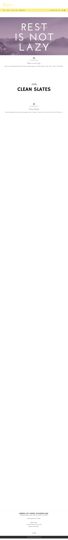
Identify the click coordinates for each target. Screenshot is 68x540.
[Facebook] (62, 10)
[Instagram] (64, 10)
